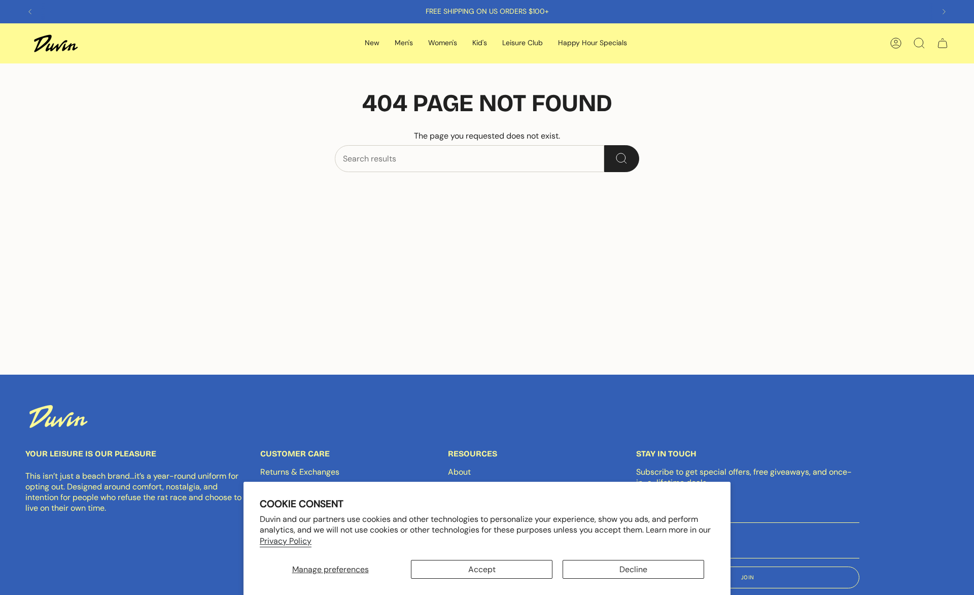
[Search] (621, 158)
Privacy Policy (285, 541)
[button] (372, 43)
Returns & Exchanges (299, 472)
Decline (633, 569)
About (459, 472)
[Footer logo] (58, 416)
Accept (482, 569)
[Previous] (29, 11)
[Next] (944, 11)
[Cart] (942, 43)
